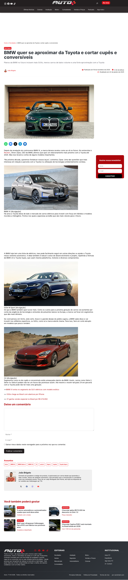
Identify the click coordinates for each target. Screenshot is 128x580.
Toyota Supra (63, 464)
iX (36, 464)
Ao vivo (106, 3)
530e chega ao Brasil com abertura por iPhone (25, 394)
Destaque (7, 48)
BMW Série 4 (22, 464)
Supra (48, 464)
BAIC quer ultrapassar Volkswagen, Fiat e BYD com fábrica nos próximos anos (31, 525)
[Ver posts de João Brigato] (5, 71)
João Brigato (12, 70)
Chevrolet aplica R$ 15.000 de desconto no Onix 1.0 (73, 511)
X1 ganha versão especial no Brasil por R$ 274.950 (27, 399)
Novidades (12, 43)
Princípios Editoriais (75, 575)
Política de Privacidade (90, 575)
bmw (6, 464)
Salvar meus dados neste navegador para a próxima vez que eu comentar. (36, 444)
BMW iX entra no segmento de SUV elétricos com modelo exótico (32, 390)
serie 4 (42, 464)
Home (6, 43)
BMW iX (13, 464)
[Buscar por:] (97, 3)
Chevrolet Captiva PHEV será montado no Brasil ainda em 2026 (77, 525)
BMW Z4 (30, 464)
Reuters (7, 153)
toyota (55, 464)
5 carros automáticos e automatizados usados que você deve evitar (31, 511)
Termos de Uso (104, 575)
